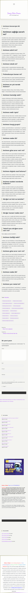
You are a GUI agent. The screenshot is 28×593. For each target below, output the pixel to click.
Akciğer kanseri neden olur (7, 300)
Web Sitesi (3, 374)
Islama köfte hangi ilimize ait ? (6, 433)
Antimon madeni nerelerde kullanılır (17, 308)
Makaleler (6, 297)
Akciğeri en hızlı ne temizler (17, 300)
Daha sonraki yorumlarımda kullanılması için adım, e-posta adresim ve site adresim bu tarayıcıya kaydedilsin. (13, 383)
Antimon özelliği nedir (6, 313)
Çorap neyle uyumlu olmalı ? (6, 421)
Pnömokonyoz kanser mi (14, 318)
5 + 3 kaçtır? (4, 386)
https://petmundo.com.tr (5, 401)
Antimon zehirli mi (5, 318)
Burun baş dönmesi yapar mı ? (6, 430)
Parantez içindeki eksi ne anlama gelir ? (8, 427)
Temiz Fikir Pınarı (14, 13)
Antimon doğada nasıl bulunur (7, 303)
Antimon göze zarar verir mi (7, 305)
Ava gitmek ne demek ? (5, 446)
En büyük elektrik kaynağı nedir (7, 541)
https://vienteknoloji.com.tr (19, 399)
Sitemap (11, 401)
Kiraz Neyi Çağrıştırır (8, 329)
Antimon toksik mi (5, 315)
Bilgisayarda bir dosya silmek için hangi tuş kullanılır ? (10, 418)
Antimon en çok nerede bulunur (19, 303)
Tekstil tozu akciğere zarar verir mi (8, 320)
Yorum (3, 348)
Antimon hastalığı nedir (6, 308)
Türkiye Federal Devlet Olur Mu (10, 333)
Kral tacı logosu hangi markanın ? (7, 439)
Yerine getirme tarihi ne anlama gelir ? (7, 436)
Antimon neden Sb (5, 310)
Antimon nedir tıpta (13, 310)
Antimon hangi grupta (16, 305)
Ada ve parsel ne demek (5, 533)
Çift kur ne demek (4, 537)
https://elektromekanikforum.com (7, 399)
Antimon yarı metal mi (13, 315)
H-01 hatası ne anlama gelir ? (6, 424)
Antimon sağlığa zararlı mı (16, 313)
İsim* (3, 363)
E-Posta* (3, 368)
